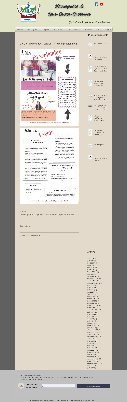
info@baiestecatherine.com (35, 379)
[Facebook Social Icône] (96, 4)
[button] (32, 29)
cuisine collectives (50, 215)
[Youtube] (101, 4)
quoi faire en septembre (35, 215)
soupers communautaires (66, 215)
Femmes (23, 215)
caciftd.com (90, 401)
